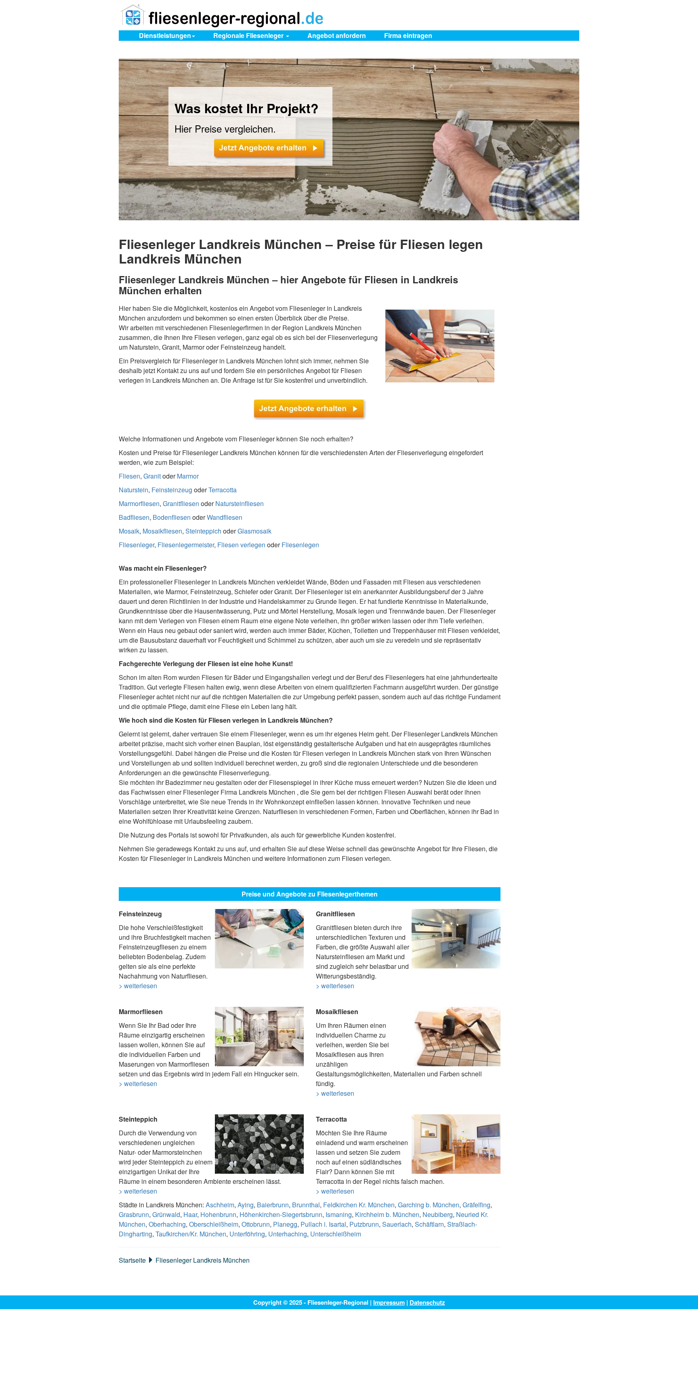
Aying (246, 1204)
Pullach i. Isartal (323, 1224)
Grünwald (166, 1214)
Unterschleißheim (335, 1233)
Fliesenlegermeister (186, 544)
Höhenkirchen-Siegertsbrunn (281, 1214)
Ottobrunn (256, 1224)
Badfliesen (134, 517)
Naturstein (133, 489)
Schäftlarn (429, 1224)
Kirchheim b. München (387, 1214)
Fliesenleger (136, 544)
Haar (190, 1214)
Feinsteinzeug (171, 489)
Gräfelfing (476, 1204)
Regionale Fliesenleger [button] (249, 35)
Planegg (285, 1224)
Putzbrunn (364, 1224)
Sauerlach (397, 1224)
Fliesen (129, 476)
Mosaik (129, 531)
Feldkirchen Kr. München (359, 1204)
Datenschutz (427, 1302)
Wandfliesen (224, 517)
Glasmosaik (254, 531)
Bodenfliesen (172, 517)
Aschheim (220, 1204)
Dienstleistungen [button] (165, 35)
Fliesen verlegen (241, 544)
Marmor (188, 476)
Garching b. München (428, 1204)
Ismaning (339, 1214)
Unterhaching (287, 1233)
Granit (152, 476)
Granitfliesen (181, 503)
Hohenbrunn (218, 1214)
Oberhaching (167, 1224)
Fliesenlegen (300, 544)
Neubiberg (438, 1214)
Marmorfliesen (139, 503)
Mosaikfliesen (162, 531)
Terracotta (222, 489)
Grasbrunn (134, 1214)
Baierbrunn (273, 1204)
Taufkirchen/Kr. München (191, 1233)
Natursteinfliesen (239, 503)
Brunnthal (306, 1204)
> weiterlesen (138, 985)
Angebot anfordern (336, 35)
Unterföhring (247, 1233)
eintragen (408, 35)
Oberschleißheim (213, 1224)
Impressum (389, 1302)
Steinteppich (203, 531)
